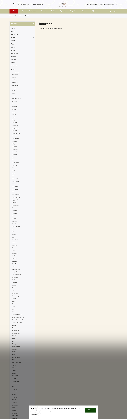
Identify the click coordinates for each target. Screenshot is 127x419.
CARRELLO (14, 63)
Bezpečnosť (14, 53)
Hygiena (13, 44)
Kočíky (13, 31)
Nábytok (13, 47)
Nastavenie (34, 414)
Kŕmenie (13, 38)
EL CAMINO (14, 66)
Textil (13, 41)
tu (50, 411)
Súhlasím (90, 410)
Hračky (13, 50)
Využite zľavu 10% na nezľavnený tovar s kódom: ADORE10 (100, 4)
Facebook (10, 4)
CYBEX (13, 28)
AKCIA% (13, 60)
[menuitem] (14, 11)
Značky (13, 69)
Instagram (14, 4)
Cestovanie (14, 34)
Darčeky (13, 56)
